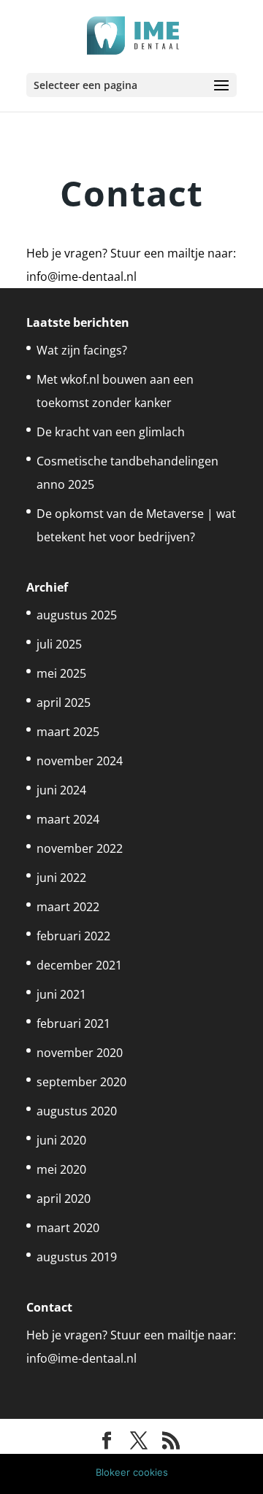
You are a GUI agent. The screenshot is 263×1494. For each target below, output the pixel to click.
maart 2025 (68, 732)
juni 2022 (61, 878)
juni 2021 (61, 994)
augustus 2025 (77, 615)
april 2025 (64, 702)
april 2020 (64, 1199)
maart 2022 (68, 907)
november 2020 (80, 1053)
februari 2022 (73, 936)
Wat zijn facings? (82, 350)
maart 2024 (68, 819)
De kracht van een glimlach (111, 432)
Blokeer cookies (132, 1472)
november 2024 (80, 761)
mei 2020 (61, 1169)
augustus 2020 (77, 1111)
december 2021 (79, 965)
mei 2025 (61, 673)
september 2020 (81, 1082)
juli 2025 (59, 644)
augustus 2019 (77, 1257)
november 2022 (80, 848)
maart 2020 (68, 1228)
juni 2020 (61, 1140)
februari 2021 (73, 1023)
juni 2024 (61, 790)
